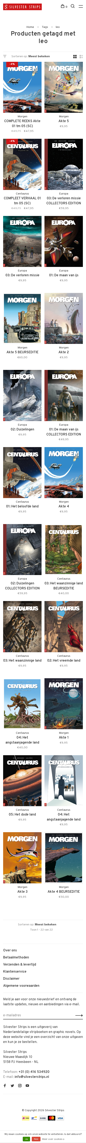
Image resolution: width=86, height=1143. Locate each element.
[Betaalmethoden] (25, 1120)
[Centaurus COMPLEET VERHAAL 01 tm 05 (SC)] (22, 165)
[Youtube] (27, 1086)
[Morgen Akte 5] (63, 88)
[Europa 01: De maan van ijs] (63, 242)
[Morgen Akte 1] (63, 704)
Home (30, 27)
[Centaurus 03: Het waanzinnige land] (22, 627)
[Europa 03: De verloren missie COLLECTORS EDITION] (63, 165)
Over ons (10, 950)
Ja (26, 1139)
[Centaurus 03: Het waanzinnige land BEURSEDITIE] (63, 550)
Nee (36, 1139)
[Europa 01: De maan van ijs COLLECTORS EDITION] (63, 396)
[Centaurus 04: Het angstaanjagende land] (63, 781)
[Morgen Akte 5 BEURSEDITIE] (22, 319)
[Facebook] (4, 1086)
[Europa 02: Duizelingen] (22, 396)
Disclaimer (11, 979)
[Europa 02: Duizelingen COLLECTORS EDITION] (22, 550)
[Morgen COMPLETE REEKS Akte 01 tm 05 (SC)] (22, 88)
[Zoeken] (73, 7)
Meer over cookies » (53, 1139)
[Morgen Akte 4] (63, 473)
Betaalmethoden (16, 958)
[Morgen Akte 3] (22, 858)
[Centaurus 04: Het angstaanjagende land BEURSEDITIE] (22, 704)
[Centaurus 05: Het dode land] (22, 781)
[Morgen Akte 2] (63, 319)
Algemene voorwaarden (21, 986)
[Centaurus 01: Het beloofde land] (22, 473)
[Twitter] (12, 1086)
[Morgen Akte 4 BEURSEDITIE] (63, 858)
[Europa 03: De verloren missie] (22, 242)
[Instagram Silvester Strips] (20, 1086)
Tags (45, 27)
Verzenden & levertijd (19, 965)
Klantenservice (15, 972)
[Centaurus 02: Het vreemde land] (63, 627)
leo (58, 27)
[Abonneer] (78, 1015)
